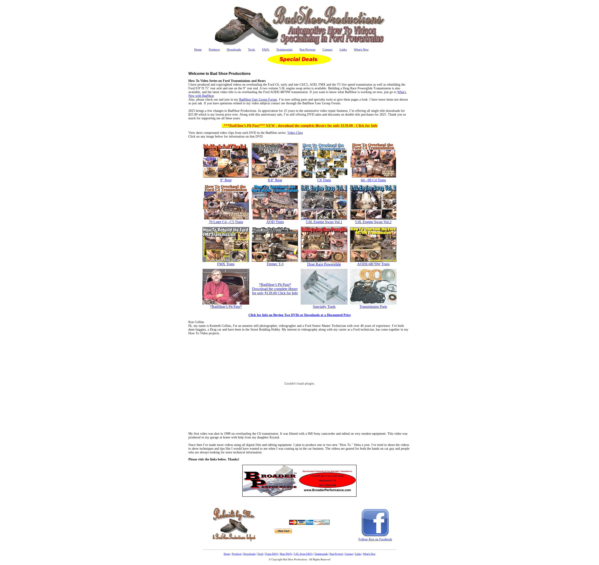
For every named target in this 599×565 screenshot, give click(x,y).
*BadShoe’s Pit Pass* (226, 307)
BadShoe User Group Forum (258, 99)
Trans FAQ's (271, 553)
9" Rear (226, 180)
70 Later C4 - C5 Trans (226, 222)
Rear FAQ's (286, 553)
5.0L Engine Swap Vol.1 (324, 222)
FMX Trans (225, 264)
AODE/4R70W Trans (373, 264)
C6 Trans (324, 180)
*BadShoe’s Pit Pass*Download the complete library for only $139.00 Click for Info (275, 289)
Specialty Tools (324, 307)
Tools (251, 49)
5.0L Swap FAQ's (303, 553)
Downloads (234, 49)
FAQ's (265, 49)
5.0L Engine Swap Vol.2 (373, 222)
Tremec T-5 (275, 264)
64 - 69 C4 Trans (373, 180)
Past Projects (307, 49)
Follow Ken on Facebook (375, 539)
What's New (361, 49)
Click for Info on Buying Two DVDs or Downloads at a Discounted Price (299, 315)
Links (343, 49)
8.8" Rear (275, 180)
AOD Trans (275, 222)
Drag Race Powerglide (324, 264)
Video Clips (295, 133)
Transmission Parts (373, 307)
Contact (327, 49)
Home (198, 49)
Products (214, 49)
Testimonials (284, 49)
